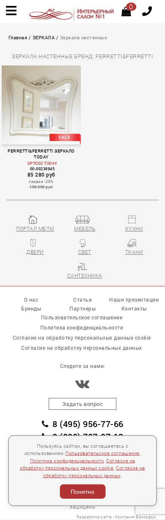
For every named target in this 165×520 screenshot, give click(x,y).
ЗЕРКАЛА (44, 38)
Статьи (82, 300)
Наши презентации (134, 300)
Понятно (82, 491)
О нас (31, 300)
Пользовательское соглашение (102, 453)
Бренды (31, 308)
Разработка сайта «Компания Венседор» (117, 517)
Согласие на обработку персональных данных (81, 347)
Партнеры (82, 308)
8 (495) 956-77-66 (88, 424)
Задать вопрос (82, 404)
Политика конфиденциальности (67, 460)
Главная (18, 38)
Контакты (134, 308)
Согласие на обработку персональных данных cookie (82, 337)
